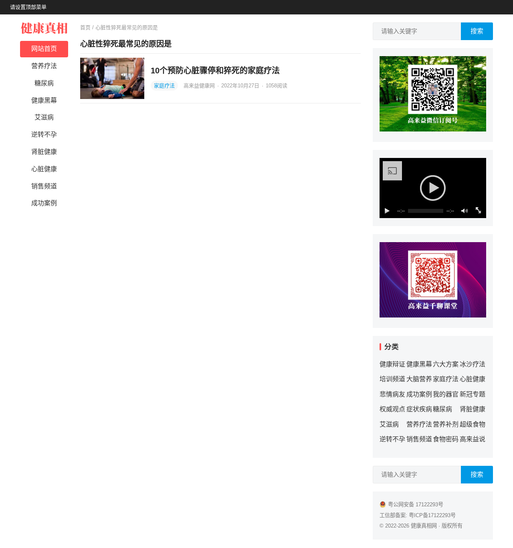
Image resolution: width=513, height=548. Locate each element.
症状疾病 (419, 409)
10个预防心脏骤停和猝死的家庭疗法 (215, 70)
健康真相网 (424, 526)
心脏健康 (44, 169)
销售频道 (44, 186)
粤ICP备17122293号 (432, 515)
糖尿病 (44, 83)
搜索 (477, 31)
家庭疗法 (164, 86)
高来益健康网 (200, 86)
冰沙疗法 (472, 364)
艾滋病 (44, 117)
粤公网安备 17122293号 (415, 504)
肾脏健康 (44, 151)
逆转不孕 (44, 134)
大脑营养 (419, 379)
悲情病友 (392, 394)
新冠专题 (472, 394)
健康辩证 (392, 364)
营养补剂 (445, 424)
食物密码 (445, 439)
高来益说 (472, 439)
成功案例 (44, 203)
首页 (85, 27)
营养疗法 (44, 66)
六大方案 (445, 364)
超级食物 (472, 424)
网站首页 (44, 48)
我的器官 (445, 394)
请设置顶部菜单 (28, 7)
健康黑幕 (44, 100)
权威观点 (392, 409)
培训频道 (392, 379)
